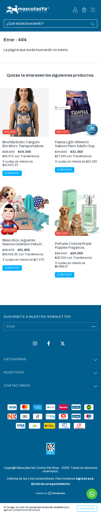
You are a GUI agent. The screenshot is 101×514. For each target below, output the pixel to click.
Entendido (87, 508)
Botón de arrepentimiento (50, 484)
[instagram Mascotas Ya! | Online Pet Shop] (35, 344)
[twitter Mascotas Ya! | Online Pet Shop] (62, 344)
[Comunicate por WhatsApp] (91, 493)
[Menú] (92, 10)
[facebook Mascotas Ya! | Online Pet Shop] (49, 344)
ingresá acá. (85, 478)
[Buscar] (92, 24)
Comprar (12, 268)
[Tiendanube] (50, 494)
